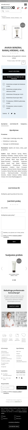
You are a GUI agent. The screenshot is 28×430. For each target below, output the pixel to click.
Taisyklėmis (6, 237)
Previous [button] (1, 268)
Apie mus (18, 351)
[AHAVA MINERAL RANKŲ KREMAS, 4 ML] (17, 43)
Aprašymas (4, 124)
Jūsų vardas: (4, 208)
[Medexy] (8, 7)
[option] (14, 270)
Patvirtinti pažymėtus (14, 422)
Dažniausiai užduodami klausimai (21, 361)
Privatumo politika (17, 235)
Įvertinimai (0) (14, 124)
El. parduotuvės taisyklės (5, 363)
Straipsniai (3, 366)
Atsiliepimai (19, 356)
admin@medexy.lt (5, 4)
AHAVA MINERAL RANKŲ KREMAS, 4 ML (12, 17)
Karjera (18, 353)
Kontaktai (18, 358)
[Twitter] (11, 113)
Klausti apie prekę (14, 71)
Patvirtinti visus (14, 426)
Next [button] (26, 268)
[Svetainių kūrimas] (18, 401)
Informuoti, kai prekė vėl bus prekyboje (15, 77)
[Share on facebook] (8, 113)
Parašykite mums (14, 306)
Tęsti (14, 241)
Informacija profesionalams (5, 352)
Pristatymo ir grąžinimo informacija (6, 358)
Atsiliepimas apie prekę (7, 215)
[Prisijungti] (22, 8)
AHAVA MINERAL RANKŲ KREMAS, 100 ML (14, 275)
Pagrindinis (3, 16)
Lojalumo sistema (5, 355)
